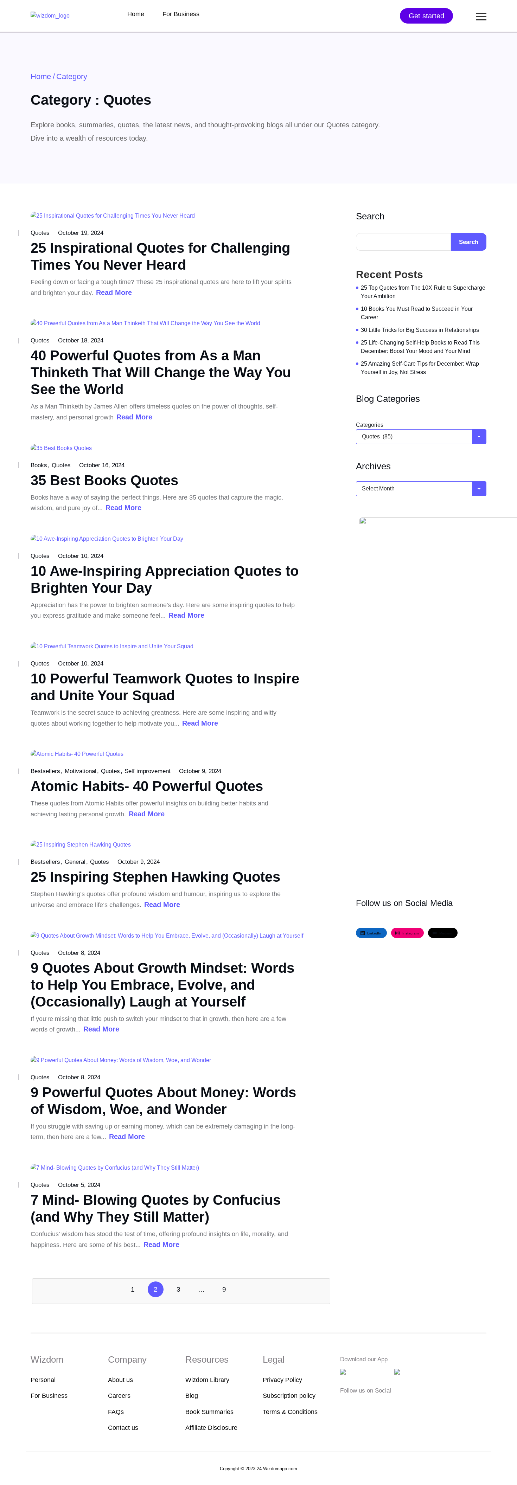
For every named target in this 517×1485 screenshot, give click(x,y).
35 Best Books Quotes (104, 480)
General (75, 862)
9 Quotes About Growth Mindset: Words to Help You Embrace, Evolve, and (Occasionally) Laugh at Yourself (162, 984)
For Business (180, 14)
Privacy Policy (282, 1379)
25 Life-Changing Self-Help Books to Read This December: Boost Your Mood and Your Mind (420, 347)
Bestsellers (45, 771)
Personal (43, 1379)
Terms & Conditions (290, 1411)
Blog (191, 1395)
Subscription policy (289, 1395)
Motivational (80, 771)
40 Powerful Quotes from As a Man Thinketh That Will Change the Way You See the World (161, 372)
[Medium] (355, 1405)
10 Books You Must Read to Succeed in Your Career (417, 313)
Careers (119, 1395)
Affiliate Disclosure (211, 1427)
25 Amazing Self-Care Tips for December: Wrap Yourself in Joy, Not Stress (420, 368)
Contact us (123, 1427)
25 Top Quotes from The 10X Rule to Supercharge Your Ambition (423, 292)
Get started (426, 16)
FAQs (116, 1411)
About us (120, 1379)
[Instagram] (366, 1405)
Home (135, 14)
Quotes (40, 233)
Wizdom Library (207, 1379)
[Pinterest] (387, 1405)
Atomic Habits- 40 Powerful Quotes (147, 786)
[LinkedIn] (377, 1405)
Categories (369, 425)
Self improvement (148, 771)
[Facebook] (344, 1405)
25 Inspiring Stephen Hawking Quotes (155, 877)
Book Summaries (209, 1411)
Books (39, 465)
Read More (114, 292)
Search (370, 216)
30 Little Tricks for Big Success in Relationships (420, 330)
